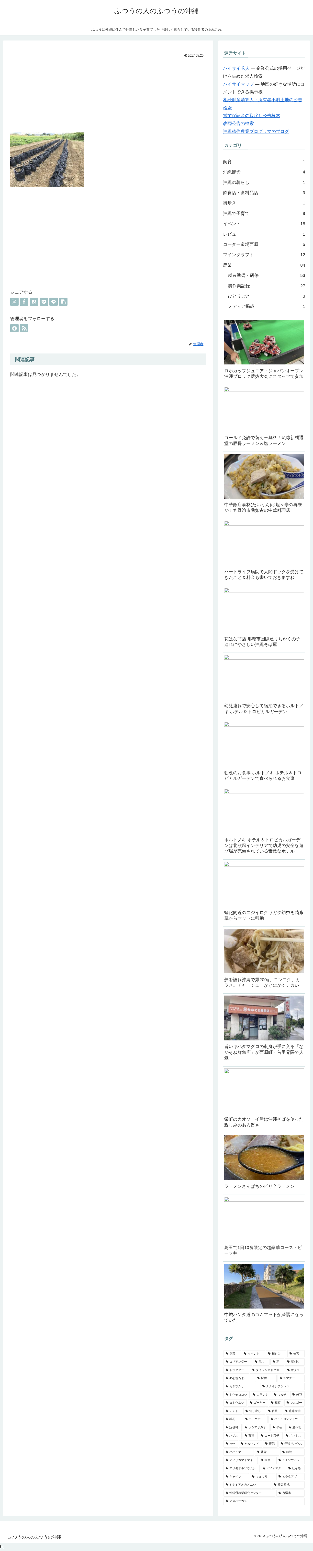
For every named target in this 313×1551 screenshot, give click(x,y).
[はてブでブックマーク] (34, 302)
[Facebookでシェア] (24, 302)
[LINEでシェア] (53, 302)
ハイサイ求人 (236, 68)
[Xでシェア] (14, 302)
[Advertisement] (108, 96)
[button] (63, 302)
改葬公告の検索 (238, 123)
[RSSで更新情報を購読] (24, 328)
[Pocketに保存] (44, 302)
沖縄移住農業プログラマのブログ (256, 131)
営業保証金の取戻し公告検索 (251, 115)
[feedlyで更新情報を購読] (14, 328)
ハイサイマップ (238, 84)
